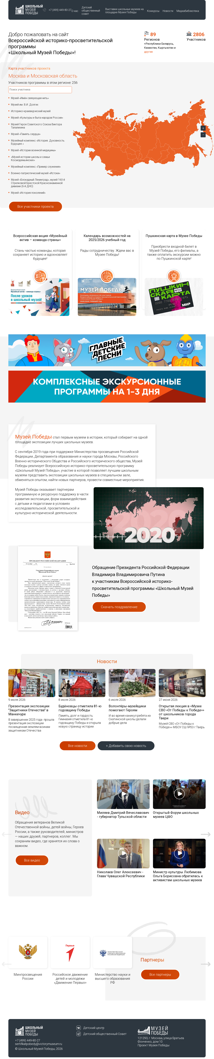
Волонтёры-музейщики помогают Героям (127, 708)
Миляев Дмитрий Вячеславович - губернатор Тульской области (123, 815)
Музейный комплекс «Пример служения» (36, 166)
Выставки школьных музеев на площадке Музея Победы (124, 11)
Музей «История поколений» (28, 192)
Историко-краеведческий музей (30, 111)
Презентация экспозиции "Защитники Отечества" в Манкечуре (28, 710)
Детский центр (93, 1028)
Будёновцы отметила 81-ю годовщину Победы (80, 708)
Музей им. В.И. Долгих (24, 104)
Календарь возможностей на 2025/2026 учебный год (40, 238)
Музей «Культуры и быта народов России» (37, 117)
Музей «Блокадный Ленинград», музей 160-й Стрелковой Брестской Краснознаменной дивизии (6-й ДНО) (38, 183)
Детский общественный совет (91, 10)
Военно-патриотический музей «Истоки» (35, 173)
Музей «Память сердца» (25, 134)
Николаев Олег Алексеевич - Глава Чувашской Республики (121, 874)
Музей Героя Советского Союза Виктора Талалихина (36, 126)
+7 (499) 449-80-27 (60, 10)
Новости (168, 11)
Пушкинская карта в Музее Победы (107, 236)
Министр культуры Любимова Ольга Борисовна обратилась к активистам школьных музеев (178, 876)
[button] (7, 834)
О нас (74, 11)
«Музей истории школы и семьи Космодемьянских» (30, 158)
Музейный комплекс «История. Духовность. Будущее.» (38, 142)
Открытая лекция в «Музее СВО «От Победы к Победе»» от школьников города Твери (181, 712)
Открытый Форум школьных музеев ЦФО (176, 815)
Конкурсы (153, 11)
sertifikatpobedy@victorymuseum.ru (38, 1044)
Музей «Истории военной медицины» (33, 150)
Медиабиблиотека (188, 11)
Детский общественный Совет (105, 1034)
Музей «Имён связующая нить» (30, 98)
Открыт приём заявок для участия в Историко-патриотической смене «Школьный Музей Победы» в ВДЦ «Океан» (174, 242)
